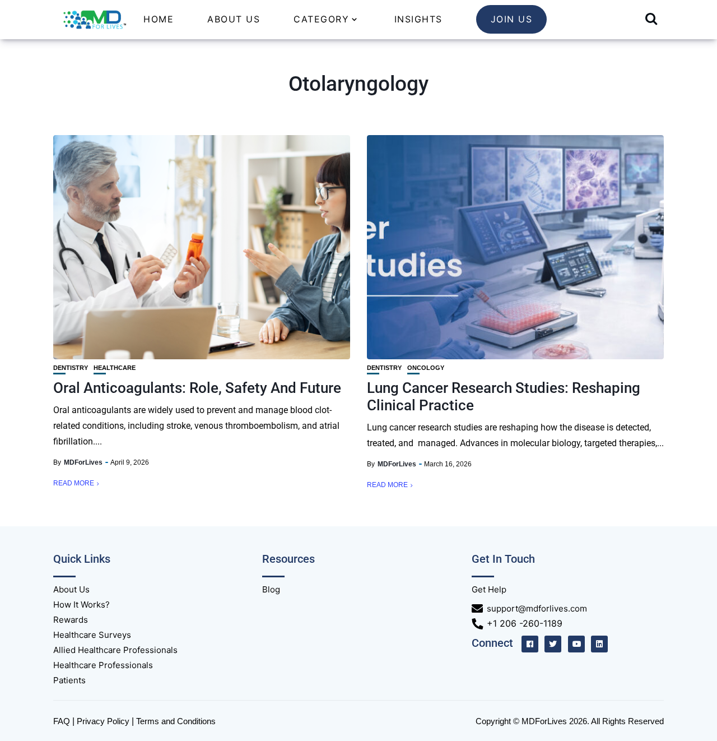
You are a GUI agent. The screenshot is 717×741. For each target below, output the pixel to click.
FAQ (61, 721)
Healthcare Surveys (92, 634)
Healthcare (115, 368)
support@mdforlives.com (537, 608)
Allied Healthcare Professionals (115, 650)
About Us (233, 19)
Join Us (512, 19)
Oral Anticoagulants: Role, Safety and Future (197, 387)
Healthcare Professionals (103, 665)
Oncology (425, 368)
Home (158, 19)
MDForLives (83, 462)
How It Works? (81, 604)
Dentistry (70, 368)
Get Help (489, 589)
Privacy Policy (103, 721)
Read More (73, 483)
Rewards (70, 619)
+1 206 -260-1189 (524, 623)
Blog (271, 589)
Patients (69, 680)
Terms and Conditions (176, 721)
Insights (418, 19)
